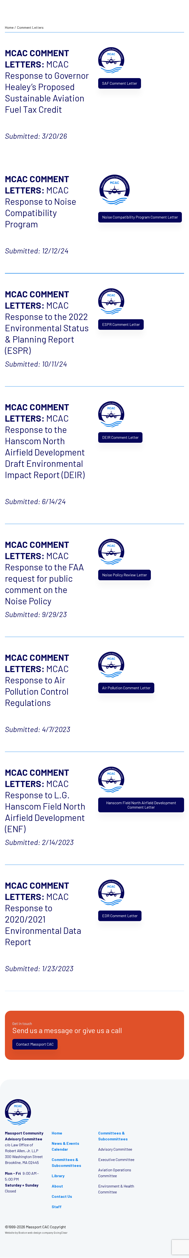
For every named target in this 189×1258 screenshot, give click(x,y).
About (57, 1186)
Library (58, 1175)
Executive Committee (116, 1159)
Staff (57, 1206)
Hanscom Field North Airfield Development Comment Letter (141, 804)
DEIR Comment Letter (120, 437)
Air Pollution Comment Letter (126, 687)
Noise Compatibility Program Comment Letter (140, 217)
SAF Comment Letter (119, 83)
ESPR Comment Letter (121, 324)
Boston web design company (35, 1232)
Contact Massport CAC (35, 1044)
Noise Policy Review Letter (124, 574)
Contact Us (62, 1196)
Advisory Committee (115, 1149)
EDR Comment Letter (120, 915)
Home (9, 27)
